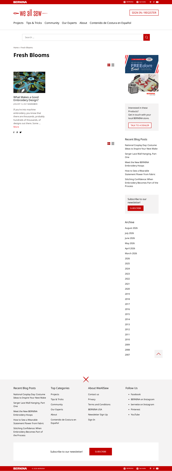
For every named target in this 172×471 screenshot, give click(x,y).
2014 (127, 319)
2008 (127, 349)
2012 (127, 329)
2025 (127, 263)
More (16, 126)
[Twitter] (20, 132)
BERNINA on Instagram (142, 399)
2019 (127, 293)
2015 (127, 314)
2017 (127, 304)
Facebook (136, 394)
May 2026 (130, 243)
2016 (127, 309)
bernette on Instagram (142, 404)
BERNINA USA (95, 409)
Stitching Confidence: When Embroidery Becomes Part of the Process (141, 183)
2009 (127, 344)
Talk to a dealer (140, 125)
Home (16, 47)
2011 (127, 334)
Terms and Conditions (99, 404)
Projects (18, 23)
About (83, 23)
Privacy (91, 399)
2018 (127, 299)
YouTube (135, 414)
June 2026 (130, 238)
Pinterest (135, 409)
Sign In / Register (144, 12)
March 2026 (131, 253)
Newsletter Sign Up (98, 414)
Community (52, 23)
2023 (127, 273)
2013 (127, 324)
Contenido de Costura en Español (110, 23)
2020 (127, 288)
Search (146, 37)
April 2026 (130, 248)
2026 (127, 258)
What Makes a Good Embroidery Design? (26, 98)
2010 (127, 339)
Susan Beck (32, 104)
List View (113, 65)
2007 (127, 354)
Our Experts (69, 23)
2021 (127, 283)
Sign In (91, 419)
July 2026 (129, 233)
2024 (127, 268)
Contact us (93, 394)
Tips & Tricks (34, 23)
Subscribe (135, 208)
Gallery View (109, 65)
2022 (127, 278)
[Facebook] (13, 132)
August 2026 (131, 228)
